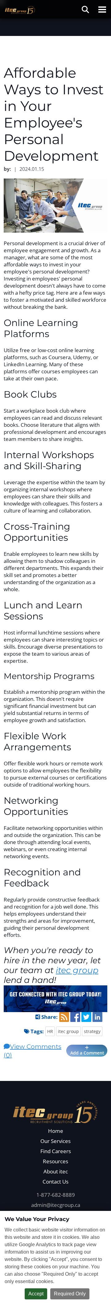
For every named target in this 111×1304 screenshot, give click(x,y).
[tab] (55, 1050)
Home (55, 1130)
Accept (35, 1293)
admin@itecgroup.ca (55, 1204)
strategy (92, 1031)
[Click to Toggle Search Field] (85, 10)
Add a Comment (86, 1053)
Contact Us (55, 1181)
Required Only (70, 1293)
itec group (77, 970)
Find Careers (55, 1151)
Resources (55, 1161)
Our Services (55, 1141)
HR (50, 1031)
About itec (55, 1171)
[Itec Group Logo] (55, 1111)
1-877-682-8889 (55, 1194)
